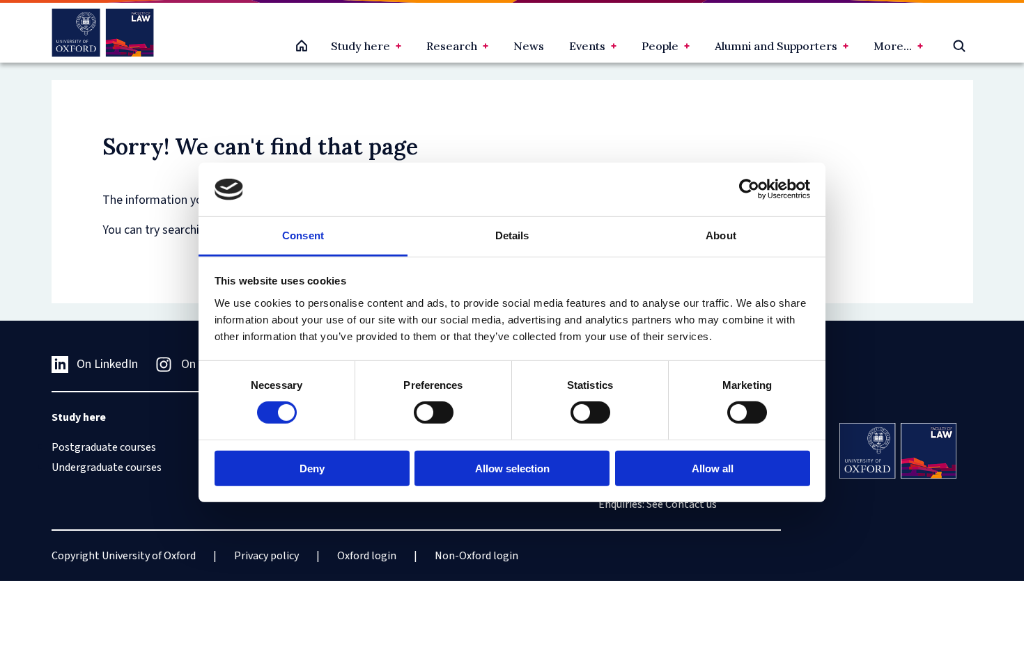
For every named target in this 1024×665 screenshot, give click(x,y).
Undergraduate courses (107, 467)
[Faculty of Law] (103, 32)
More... (893, 46)
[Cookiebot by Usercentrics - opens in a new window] (749, 189)
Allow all (713, 468)
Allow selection (512, 468)
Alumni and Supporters (776, 46)
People (660, 46)
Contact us (691, 504)
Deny (312, 468)
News (528, 46)
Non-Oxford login (476, 555)
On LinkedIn (107, 364)
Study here (360, 46)
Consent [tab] (303, 235)
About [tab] (721, 235)
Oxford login (366, 555)
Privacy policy (266, 555)
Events (587, 46)
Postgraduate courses (104, 447)
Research (451, 46)
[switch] (433, 412)
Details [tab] (512, 235)
